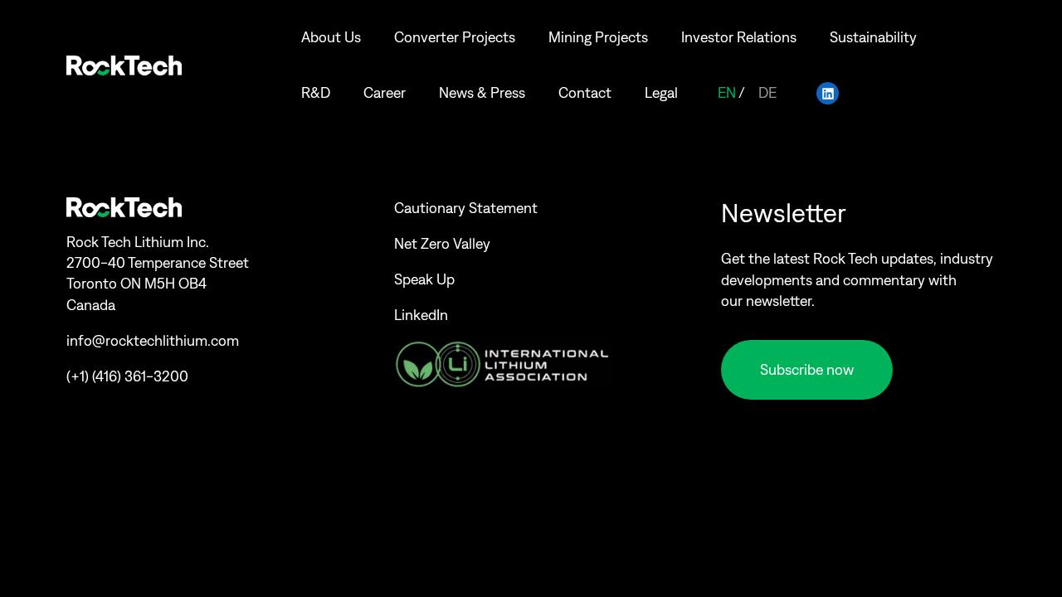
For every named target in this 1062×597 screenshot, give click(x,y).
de (767, 93)
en (727, 93)
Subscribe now (807, 370)
